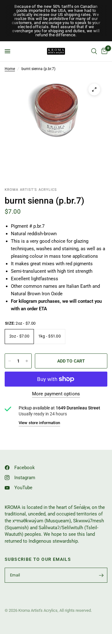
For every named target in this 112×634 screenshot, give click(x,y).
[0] (103, 51)
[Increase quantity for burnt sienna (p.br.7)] (26, 361)
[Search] (94, 51)
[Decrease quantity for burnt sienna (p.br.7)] (9, 361)
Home (10, 69)
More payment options (56, 394)
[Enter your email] (101, 575)
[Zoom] (94, 89)
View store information (39, 422)
